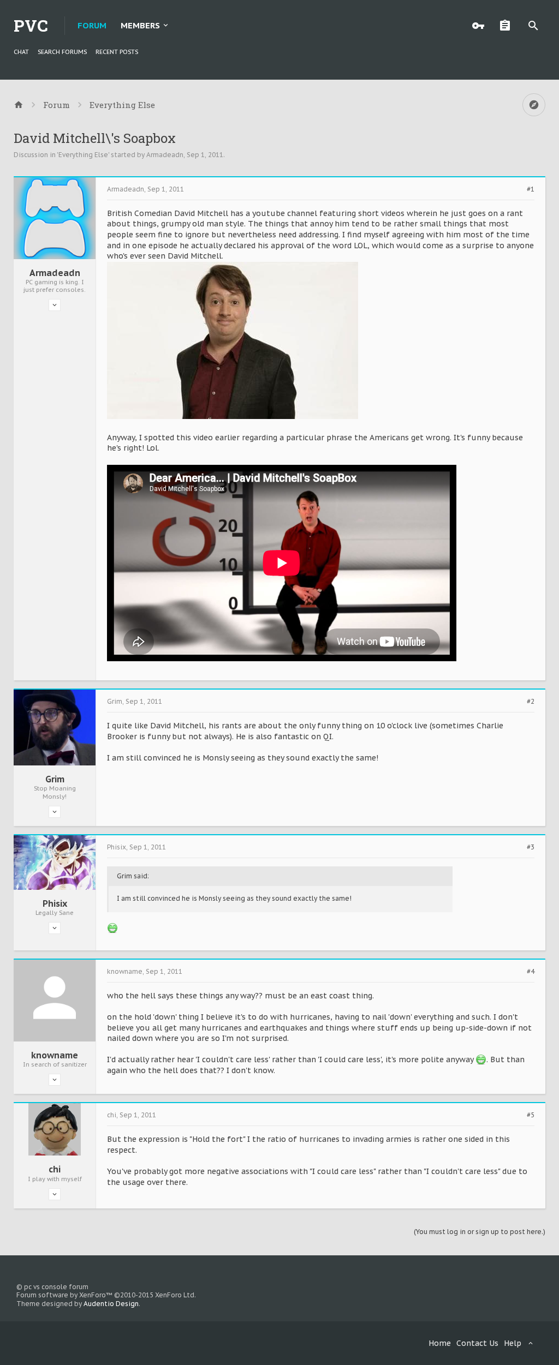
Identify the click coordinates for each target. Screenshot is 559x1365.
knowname (54, 1055)
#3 (530, 847)
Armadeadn (164, 155)
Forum (92, 25)
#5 (530, 1115)
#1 (530, 189)
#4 (530, 971)
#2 (530, 701)
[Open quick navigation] (533, 104)
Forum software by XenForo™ (106, 1295)
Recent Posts (117, 52)
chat (21, 52)
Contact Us (477, 1343)
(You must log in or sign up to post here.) (479, 1232)
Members (140, 25)
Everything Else (83, 155)
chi (55, 1169)
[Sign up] (507, 25)
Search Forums (62, 52)
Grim (54, 779)
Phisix (55, 903)
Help (512, 1343)
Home (440, 1343)
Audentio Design (111, 1304)
